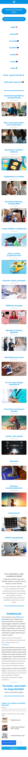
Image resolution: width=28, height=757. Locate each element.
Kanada (13, 55)
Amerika (13, 34)
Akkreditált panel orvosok (14, 357)
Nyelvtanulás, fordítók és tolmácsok (14, 151)
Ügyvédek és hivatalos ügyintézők (14, 331)
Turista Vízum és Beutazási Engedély (14, 410)
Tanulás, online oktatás (14, 436)
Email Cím (4, 707)
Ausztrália (13, 41)
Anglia (13, 27)
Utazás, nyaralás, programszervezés (14, 255)
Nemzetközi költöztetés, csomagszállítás (14, 203)
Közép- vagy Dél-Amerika (12, 75)
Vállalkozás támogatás (14, 306)
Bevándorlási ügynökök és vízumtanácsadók (14, 97)
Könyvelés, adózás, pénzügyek (14, 281)
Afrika (13, 68)
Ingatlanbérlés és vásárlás (14, 177)
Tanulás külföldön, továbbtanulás (14, 229)
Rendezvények (14, 513)
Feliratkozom (14, 748)
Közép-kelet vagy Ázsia (13, 82)
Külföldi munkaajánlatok (14, 538)
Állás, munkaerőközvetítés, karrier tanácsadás (14, 124)
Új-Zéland (13, 48)
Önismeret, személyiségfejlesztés (14, 487)
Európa (12, 62)
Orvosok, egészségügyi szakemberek (14, 384)
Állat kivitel (14, 461)
